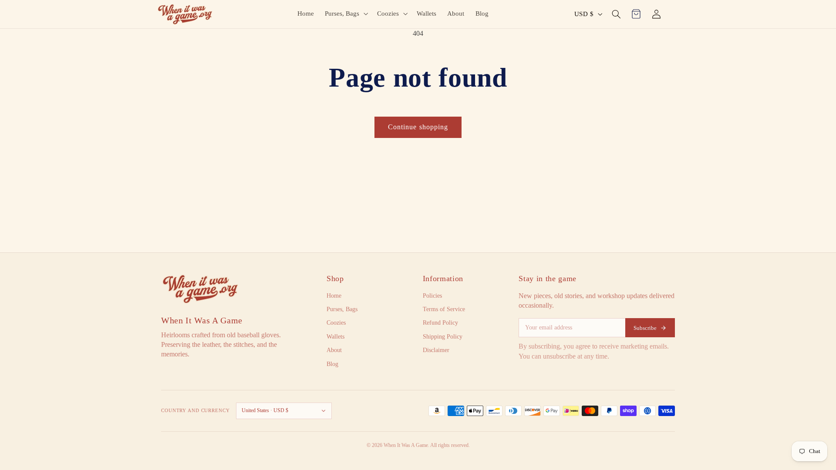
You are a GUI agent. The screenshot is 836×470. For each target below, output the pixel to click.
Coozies (336, 322)
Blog (332, 364)
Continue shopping (418, 127)
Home (334, 295)
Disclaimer (436, 350)
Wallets (335, 336)
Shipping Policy (442, 336)
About (334, 350)
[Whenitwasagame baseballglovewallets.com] (200, 289)
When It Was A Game (202, 320)
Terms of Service (444, 309)
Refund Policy (440, 322)
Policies (432, 295)
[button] (346, 13)
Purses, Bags (342, 309)
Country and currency (195, 410)
